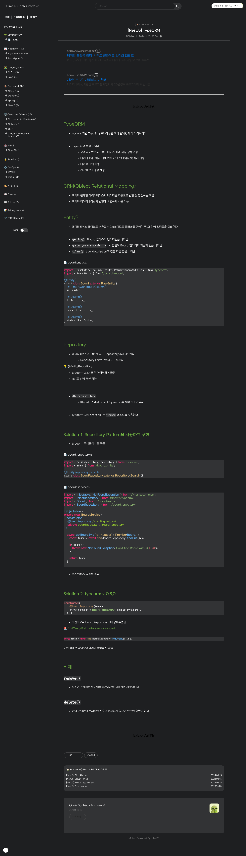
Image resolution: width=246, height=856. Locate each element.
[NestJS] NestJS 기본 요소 (78, 782)
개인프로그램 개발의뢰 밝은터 (86, 80)
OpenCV (14, 150)
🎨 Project (11, 186)
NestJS (13, 105)
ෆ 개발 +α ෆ (75, 810)
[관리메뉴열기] (5, 850)
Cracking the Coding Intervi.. (19, 135)
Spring (13, 100)
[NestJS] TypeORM (144, 30)
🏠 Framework (14, 86)
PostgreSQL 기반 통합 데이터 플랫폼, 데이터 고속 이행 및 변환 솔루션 (108, 60)
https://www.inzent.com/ (81, 50)
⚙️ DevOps (11, 167)
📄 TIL (13, 39)
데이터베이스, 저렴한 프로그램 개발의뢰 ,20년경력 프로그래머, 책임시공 (108, 84)
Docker (13, 177)
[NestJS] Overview (75, 786)
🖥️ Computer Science (18, 114)
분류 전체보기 (13, 27)
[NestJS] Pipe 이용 (75, 775)
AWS (12, 172)
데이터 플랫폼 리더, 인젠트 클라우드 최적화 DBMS (100, 56)
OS (11, 129)
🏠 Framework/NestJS (144, 24)
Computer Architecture (22, 119)
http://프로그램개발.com (80, 75)
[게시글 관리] (79, 755)
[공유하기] (75, 755)
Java (13, 77)
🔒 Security (11, 159)
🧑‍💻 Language (13, 67)
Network (14, 124)
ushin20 (155, 838)
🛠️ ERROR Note (14, 218)
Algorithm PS (18, 53)
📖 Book (10, 194)
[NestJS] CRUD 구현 (75, 779)
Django (13, 95)
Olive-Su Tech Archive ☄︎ (22, 6)
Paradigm (15, 58)
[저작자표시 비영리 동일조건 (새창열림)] (102, 755)
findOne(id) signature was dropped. (91, 628)
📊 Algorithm (14, 48)
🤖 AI (9, 145)
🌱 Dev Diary (13, 35)
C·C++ (13, 72)
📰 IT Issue (11, 202)
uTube (132, 838)
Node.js (13, 91)
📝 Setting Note (14, 210)
